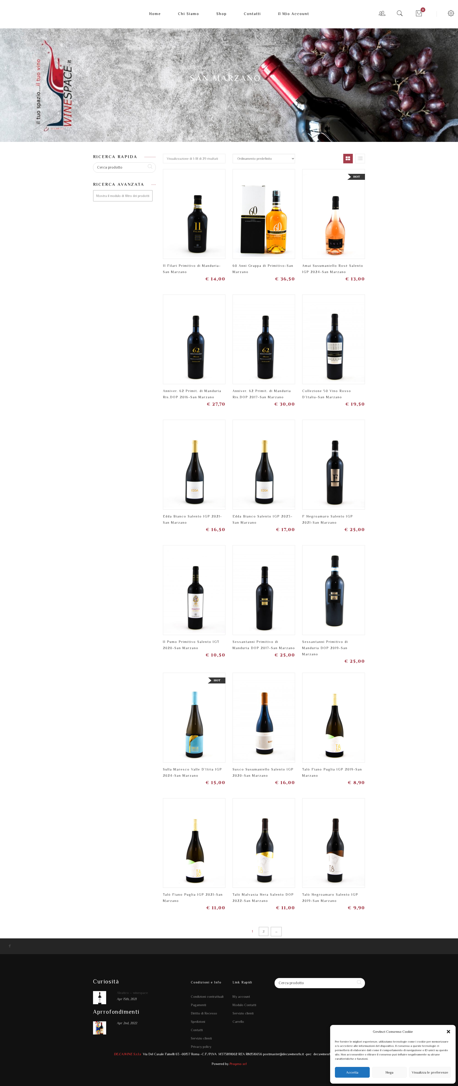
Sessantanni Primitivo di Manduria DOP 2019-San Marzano (325, 648)
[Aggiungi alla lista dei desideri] (186, 212)
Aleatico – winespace (132, 993)
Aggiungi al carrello (219, 212)
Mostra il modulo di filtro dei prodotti (122, 196)
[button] (448, 1031)
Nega (389, 1072)
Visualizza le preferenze (430, 1072)
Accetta (352, 1072)
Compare (203, 210)
